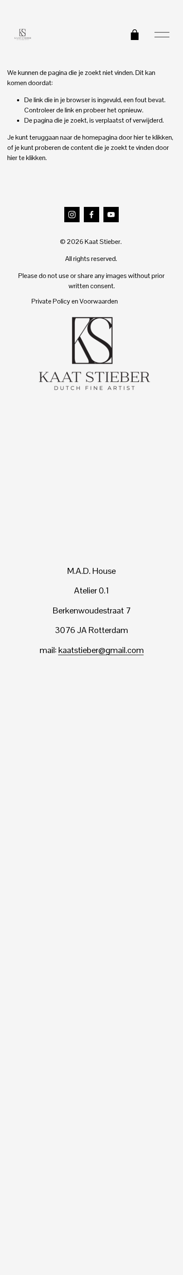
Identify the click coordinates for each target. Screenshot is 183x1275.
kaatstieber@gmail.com (101, 650)
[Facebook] (91, 214)
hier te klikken (153, 137)
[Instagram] (72, 214)
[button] (31, 699)
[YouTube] (111, 214)
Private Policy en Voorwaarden (74, 301)
